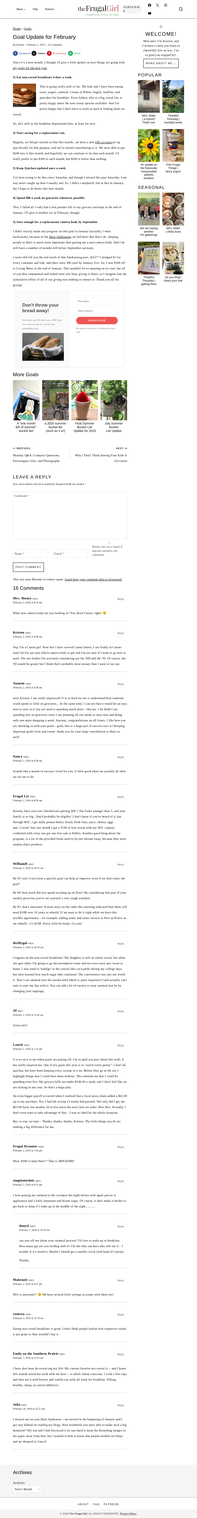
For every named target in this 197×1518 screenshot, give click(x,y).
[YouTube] (150, 13)
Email (59, 553)
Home (17, 28)
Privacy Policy (128, 1513)
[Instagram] (166, 5)
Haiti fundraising (60, 236)
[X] (158, 5)
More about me (159, 63)
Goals (28, 28)
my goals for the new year (30, 68)
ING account (104, 142)
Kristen (20, 44)
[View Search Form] (180, 9)
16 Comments (55, 44)
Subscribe (131, 9)
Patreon (49, 9)
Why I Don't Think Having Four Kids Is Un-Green (101, 454)
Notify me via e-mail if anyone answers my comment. (107, 550)
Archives (19, 1482)
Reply (121, 598)
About (83, 1504)
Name (19, 553)
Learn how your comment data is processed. (93, 579)
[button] (43, 347)
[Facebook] (150, 5)
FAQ (35, 9)
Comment (22, 495)
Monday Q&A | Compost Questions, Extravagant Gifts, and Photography (36, 454)
